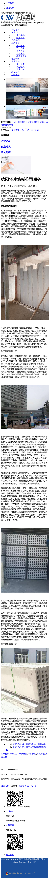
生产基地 (20, 35)
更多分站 (32, 862)
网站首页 (15, 30)
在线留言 (15, 75)
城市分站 (5, 786)
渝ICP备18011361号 (28, 786)
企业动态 (20, 64)
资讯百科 (15, 61)
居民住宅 (20, 51)
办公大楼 (20, 53)
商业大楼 (20, 48)
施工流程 (15, 59)
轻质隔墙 (9, 125)
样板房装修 (21, 56)
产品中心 (15, 40)
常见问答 (20, 69)
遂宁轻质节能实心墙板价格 (29, 744)
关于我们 (10, 3)
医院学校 (20, 46)
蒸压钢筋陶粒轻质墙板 (24, 122)
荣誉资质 (20, 38)
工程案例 (15, 43)
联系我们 (10, 8)
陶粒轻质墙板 (40, 122)
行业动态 (20, 67)
